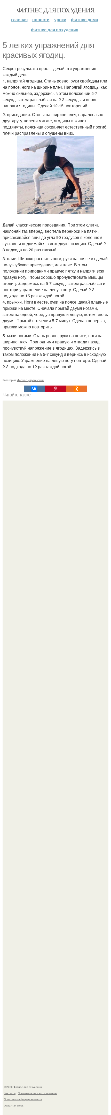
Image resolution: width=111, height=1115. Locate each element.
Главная (19, 19)
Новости (41, 19)
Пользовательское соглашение (37, 1093)
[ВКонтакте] (34, 389)
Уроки (60, 19)
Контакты (9, 1093)
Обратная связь (13, 1105)
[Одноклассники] (76, 389)
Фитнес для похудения (55, 9)
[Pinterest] (55, 389)
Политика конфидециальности (23, 1099)
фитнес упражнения (30, 380)
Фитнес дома (84, 19)
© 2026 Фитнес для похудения (23, 1087)
